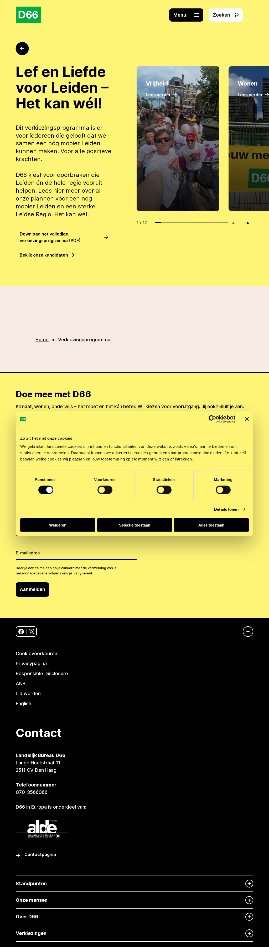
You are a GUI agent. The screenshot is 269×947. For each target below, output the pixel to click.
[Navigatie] (245, 631)
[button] (189, 15)
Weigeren (57, 525)
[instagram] (31, 631)
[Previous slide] (236, 223)
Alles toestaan (211, 525)
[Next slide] (244, 223)
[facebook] (21, 631)
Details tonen (226, 509)
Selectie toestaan (134, 525)
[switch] (104, 489)
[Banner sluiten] (247, 419)
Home (42, 339)
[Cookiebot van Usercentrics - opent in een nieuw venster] (212, 419)
